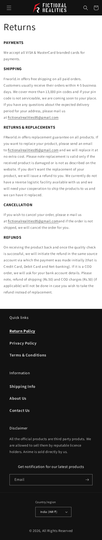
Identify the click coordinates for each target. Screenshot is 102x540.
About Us (17, 398)
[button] (9, 8)
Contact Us (19, 410)
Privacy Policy (23, 343)
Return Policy (22, 331)
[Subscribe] (87, 479)
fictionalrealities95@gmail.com (33, 117)
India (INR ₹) (48, 512)
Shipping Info (22, 386)
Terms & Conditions (27, 355)
